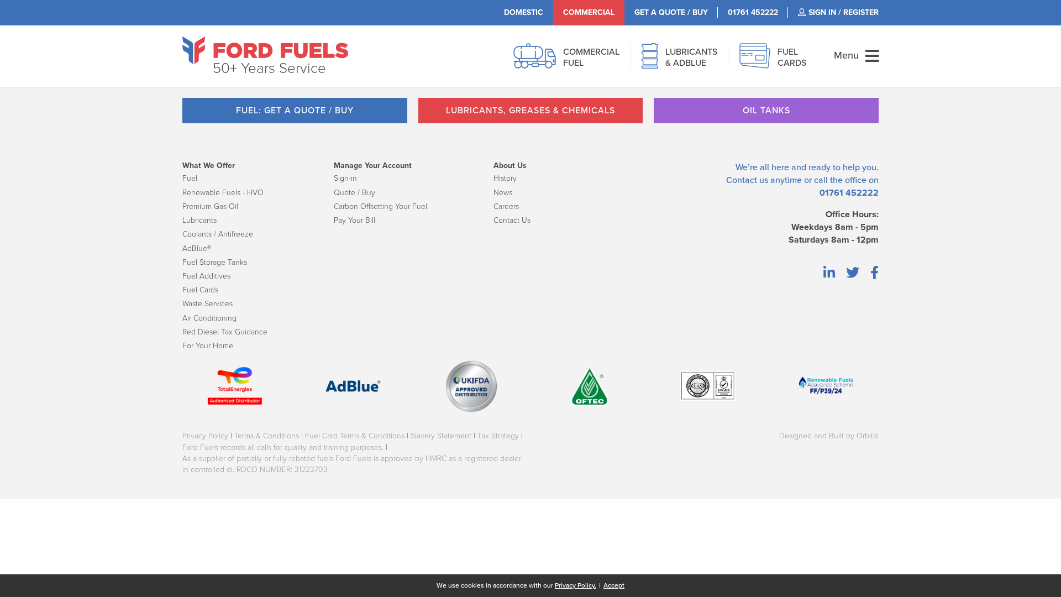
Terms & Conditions (266, 436)
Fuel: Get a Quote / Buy (295, 110)
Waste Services (207, 303)
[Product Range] (650, 61)
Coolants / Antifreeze (217, 234)
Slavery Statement (441, 436)
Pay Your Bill (354, 220)
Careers (506, 206)
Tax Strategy (498, 436)
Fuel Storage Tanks (214, 262)
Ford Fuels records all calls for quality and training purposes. (283, 447)
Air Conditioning (209, 318)
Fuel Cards (200, 290)
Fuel (189, 178)
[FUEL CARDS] (754, 61)
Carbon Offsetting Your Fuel (380, 206)
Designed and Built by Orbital (829, 436)
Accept (613, 585)
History (505, 178)
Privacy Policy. (575, 585)
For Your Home (207, 345)
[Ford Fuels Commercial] (265, 50)
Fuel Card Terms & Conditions (355, 436)
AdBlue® (196, 248)
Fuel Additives (206, 276)
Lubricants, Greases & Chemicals (530, 110)
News (502, 192)
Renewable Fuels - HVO (223, 192)
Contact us (747, 180)
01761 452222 (849, 192)
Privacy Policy (205, 436)
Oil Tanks (766, 110)
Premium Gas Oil (210, 206)
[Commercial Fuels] (534, 61)
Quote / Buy (354, 192)
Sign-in (345, 178)
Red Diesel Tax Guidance (224, 332)
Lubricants (199, 220)
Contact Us (511, 220)
